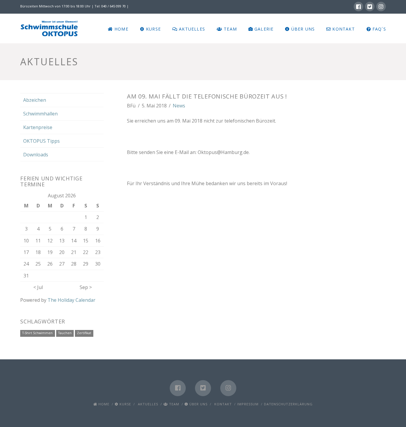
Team (173, 404)
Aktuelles (147, 404)
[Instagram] (381, 6)
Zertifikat (84, 333)
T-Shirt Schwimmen (37, 333)
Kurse (124, 404)
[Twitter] (369, 6)
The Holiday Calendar (71, 300)
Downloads (35, 154)
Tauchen (65, 333)
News (179, 105)
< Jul (38, 287)
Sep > (86, 287)
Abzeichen (34, 100)
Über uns (197, 404)
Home (103, 404)
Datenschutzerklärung (288, 404)
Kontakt (222, 404)
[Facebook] (358, 6)
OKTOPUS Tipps (41, 141)
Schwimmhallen (40, 113)
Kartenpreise (37, 127)
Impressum (248, 404)
